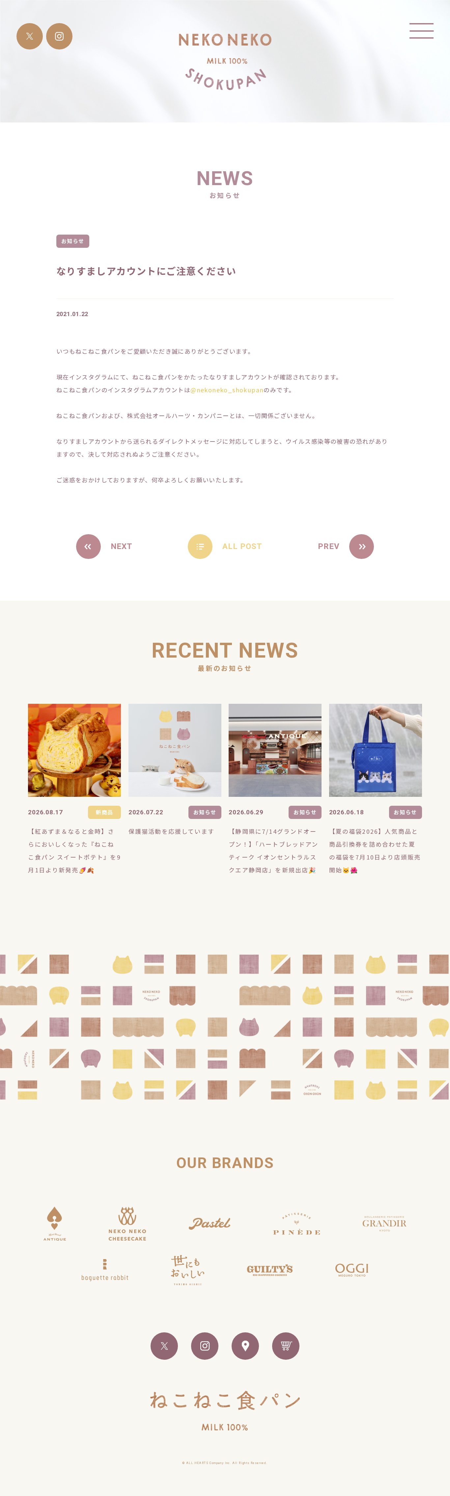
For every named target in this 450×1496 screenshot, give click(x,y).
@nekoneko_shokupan (227, 389)
